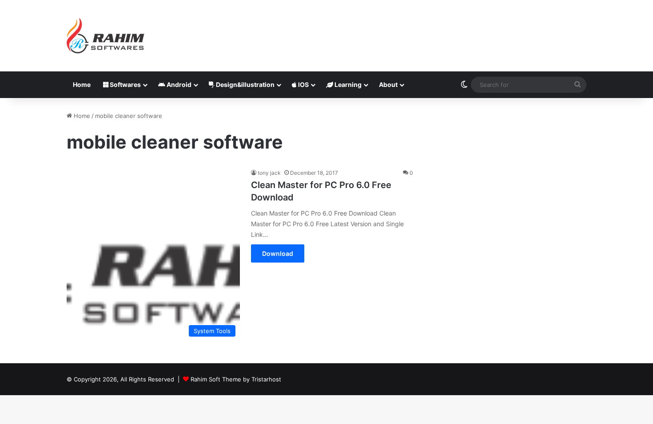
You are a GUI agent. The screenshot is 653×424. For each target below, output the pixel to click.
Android (178, 84)
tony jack (269, 172)
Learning (347, 84)
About (388, 84)
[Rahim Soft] (106, 36)
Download (277, 253)
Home (82, 84)
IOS (303, 84)
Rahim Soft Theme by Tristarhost (236, 379)
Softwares (124, 84)
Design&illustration (245, 84)
